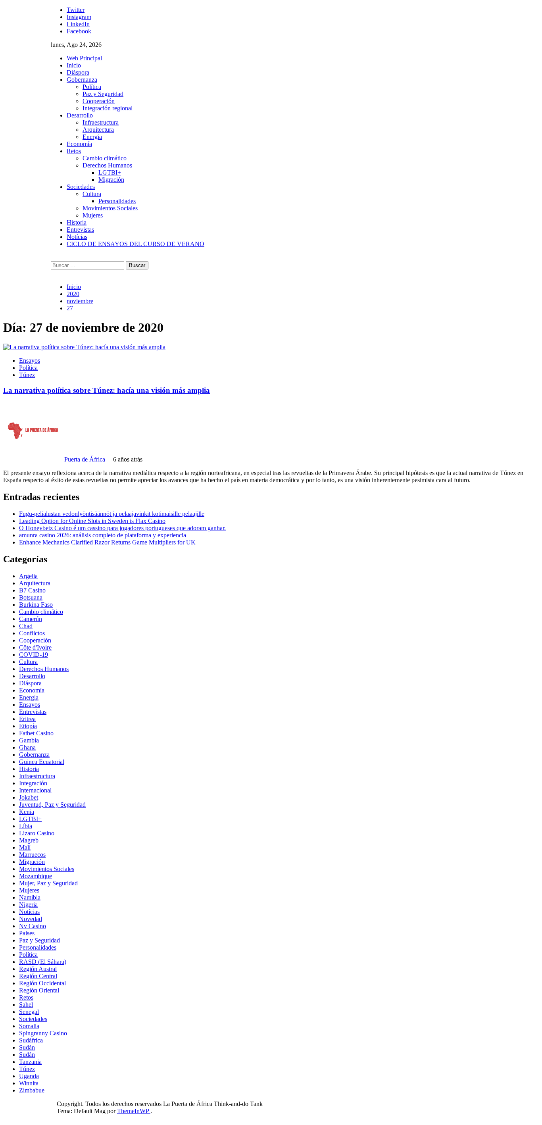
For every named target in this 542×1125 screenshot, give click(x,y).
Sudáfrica (31, 1040)
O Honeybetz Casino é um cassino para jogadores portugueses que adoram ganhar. (122, 528)
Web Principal (84, 58)
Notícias (77, 236)
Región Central (38, 976)
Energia (92, 136)
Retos (74, 151)
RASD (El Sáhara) (42, 961)
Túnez (27, 374)
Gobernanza (82, 79)
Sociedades (81, 186)
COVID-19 (33, 654)
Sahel (26, 1004)
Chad (26, 626)
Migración (111, 179)
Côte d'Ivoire (35, 647)
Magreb (28, 840)
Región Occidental (42, 983)
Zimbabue (31, 1090)
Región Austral (38, 968)
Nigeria (28, 904)
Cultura (92, 193)
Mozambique (35, 876)
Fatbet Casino (36, 733)
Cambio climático (105, 158)
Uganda (29, 1076)
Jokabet (28, 797)
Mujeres (93, 215)
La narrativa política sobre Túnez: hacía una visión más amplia (106, 390)
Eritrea (27, 718)
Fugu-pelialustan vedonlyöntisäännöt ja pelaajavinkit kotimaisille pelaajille (111, 513)
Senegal (29, 1011)
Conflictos (32, 633)
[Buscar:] (88, 265)
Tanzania (30, 1061)
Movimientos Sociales (110, 208)
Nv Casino (32, 926)
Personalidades (117, 201)
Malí (25, 847)
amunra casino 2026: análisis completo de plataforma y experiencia (102, 535)
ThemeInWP (133, 1111)
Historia (76, 222)
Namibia (29, 897)
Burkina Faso (36, 604)
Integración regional (108, 108)
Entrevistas (80, 229)
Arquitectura (98, 129)
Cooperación (99, 101)
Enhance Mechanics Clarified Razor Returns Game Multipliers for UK (107, 542)
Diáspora (78, 72)
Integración (33, 783)
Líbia (25, 826)
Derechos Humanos (107, 165)
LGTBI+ (109, 172)
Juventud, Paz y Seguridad (52, 804)
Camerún (30, 618)
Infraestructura (101, 122)
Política (92, 86)
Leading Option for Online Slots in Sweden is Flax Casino (92, 520)
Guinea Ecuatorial (41, 761)
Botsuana (30, 597)
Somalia (29, 1026)
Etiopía (28, 726)
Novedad (30, 918)
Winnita (28, 1083)
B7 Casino (32, 590)
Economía (79, 143)
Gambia (29, 740)
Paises (27, 933)
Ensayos (29, 360)
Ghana (27, 747)
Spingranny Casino (43, 1033)
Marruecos (32, 854)
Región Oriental (39, 990)
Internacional (35, 790)
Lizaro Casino (36, 833)
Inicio (74, 65)
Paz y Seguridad (103, 93)
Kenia (26, 811)
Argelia (28, 576)
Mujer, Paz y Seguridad (48, 883)
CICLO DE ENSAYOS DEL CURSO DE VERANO (135, 243)
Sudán (27, 1047)
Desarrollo (80, 115)
